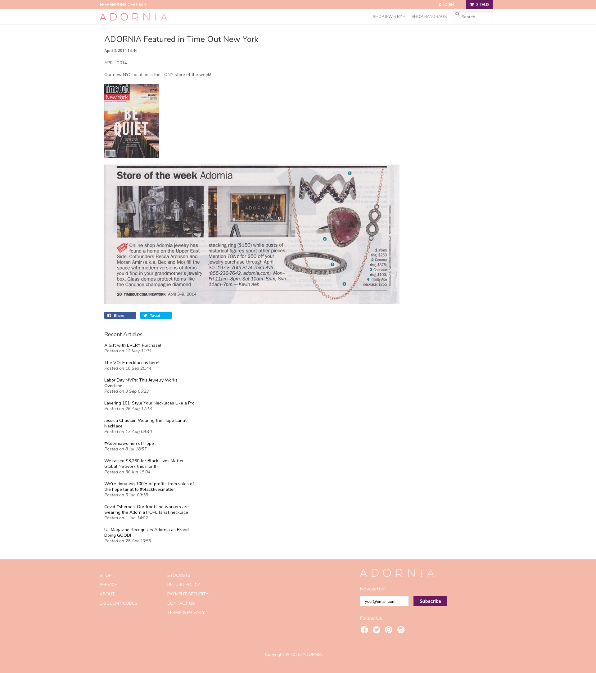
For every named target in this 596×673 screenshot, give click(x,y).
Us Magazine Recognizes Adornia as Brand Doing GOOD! (146, 532)
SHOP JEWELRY (388, 17)
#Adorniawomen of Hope (129, 443)
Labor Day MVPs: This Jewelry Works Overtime (141, 383)
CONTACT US (181, 603)
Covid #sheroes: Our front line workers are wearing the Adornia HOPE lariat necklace (146, 509)
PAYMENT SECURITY (188, 594)
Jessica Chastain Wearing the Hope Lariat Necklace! (145, 423)
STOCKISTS (179, 575)
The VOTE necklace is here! (131, 363)
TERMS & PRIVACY (186, 613)
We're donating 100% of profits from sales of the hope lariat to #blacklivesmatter (149, 486)
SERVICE (108, 585)
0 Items (482, 4)
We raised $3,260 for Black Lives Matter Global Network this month (144, 463)
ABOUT (107, 594)
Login (448, 4)
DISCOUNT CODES (119, 603)
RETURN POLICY (183, 585)
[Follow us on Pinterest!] (389, 630)
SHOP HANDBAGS (429, 17)
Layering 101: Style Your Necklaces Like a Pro (149, 403)
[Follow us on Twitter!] (377, 630)
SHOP (105, 575)
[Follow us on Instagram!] (402, 630)
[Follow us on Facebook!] (365, 630)
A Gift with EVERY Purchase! (132, 345)
